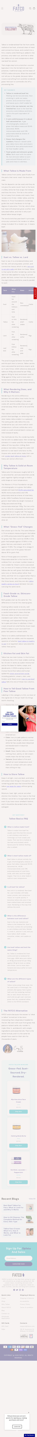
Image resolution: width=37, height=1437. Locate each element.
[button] (19, 1435)
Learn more (17, 1426)
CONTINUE (10, 724)
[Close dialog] (35, 706)
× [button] (28, 1412)
